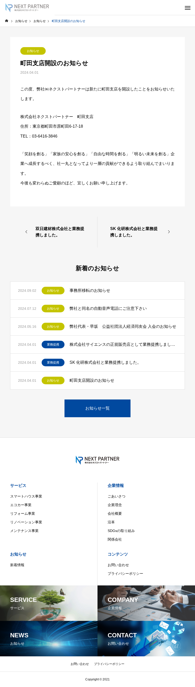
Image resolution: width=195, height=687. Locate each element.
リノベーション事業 (26, 522)
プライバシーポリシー (125, 573)
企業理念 (115, 505)
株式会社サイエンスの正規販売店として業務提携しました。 (123, 344)
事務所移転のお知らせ (90, 290)
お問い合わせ (118, 565)
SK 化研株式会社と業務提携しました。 (105, 362)
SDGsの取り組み (121, 531)
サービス (18, 485)
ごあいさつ (116, 496)
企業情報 (116, 485)
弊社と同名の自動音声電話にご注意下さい (108, 308)
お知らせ (33, 51)
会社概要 (115, 513)
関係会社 (115, 539)
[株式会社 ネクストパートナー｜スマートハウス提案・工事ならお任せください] (27, 7)
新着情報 (17, 565)
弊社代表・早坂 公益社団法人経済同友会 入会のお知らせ (123, 326)
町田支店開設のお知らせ (92, 380)
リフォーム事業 (22, 513)
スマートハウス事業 (26, 496)
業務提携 (53, 344)
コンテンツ (118, 554)
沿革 (111, 522)
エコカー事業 (20, 505)
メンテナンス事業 (24, 531)
